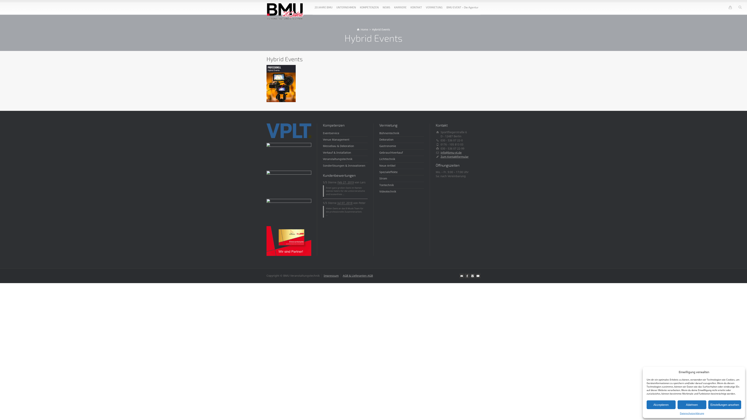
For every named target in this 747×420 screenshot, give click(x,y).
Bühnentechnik (389, 133)
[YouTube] (478, 276)
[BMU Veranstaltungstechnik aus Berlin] (285, 7)
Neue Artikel (387, 165)
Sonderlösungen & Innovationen (344, 165)
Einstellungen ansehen (724, 404)
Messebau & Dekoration (338, 146)
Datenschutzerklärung (692, 413)
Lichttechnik (387, 159)
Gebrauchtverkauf (391, 152)
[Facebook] (467, 276)
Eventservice (331, 133)
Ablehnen (692, 404)
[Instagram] (472, 276)
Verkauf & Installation (337, 152)
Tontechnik (386, 185)
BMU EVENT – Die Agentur (462, 7)
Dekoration (386, 139)
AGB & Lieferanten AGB (358, 275)
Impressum (331, 275)
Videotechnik (387, 191)
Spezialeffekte (388, 172)
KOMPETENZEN (369, 7)
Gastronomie (387, 146)
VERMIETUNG (434, 7)
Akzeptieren (661, 404)
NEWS (386, 7)
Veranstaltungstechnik (337, 159)
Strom (383, 178)
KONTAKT (416, 7)
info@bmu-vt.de (451, 152)
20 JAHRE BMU (323, 7)
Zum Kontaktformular (455, 156)
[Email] (461, 276)
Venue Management (336, 139)
